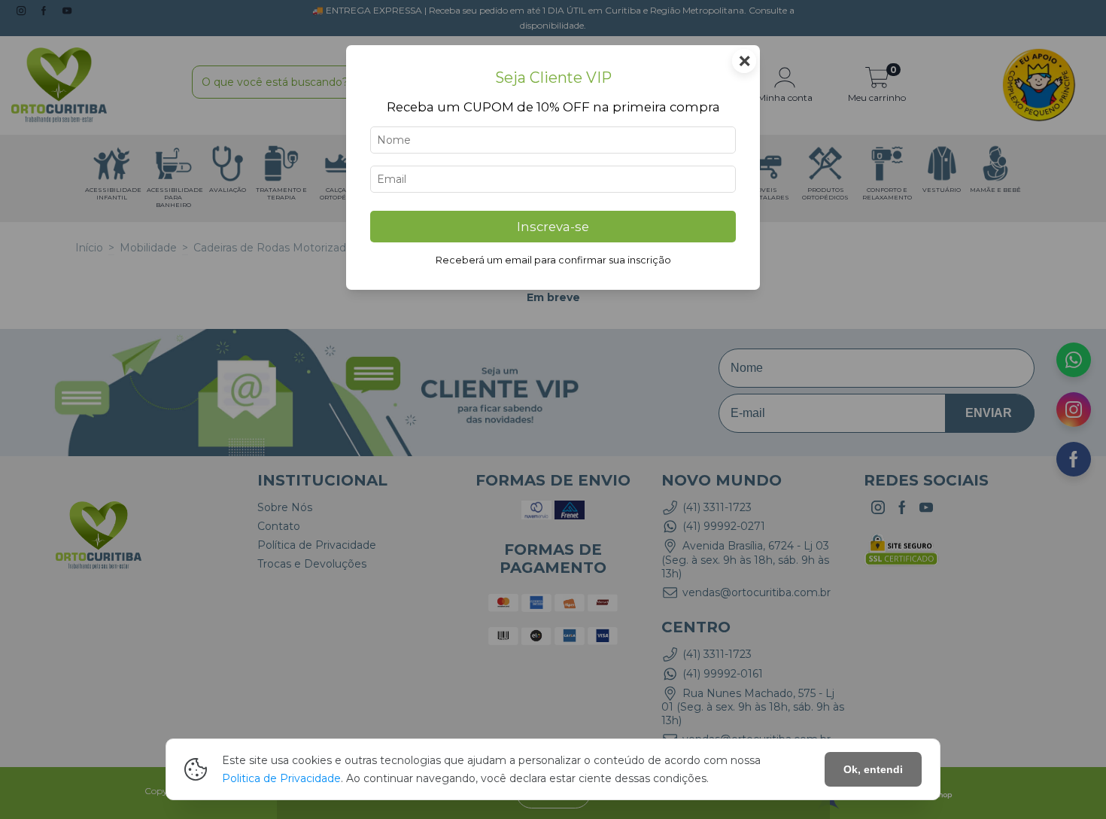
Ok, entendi (873, 769)
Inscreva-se (553, 226)
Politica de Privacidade (281, 778)
